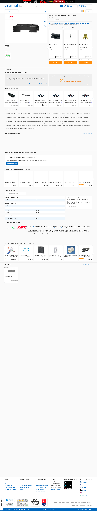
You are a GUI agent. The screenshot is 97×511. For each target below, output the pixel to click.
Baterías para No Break (59, 227)
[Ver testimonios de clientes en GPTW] (44, 502)
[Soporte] (88, 11)
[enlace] (68, 482)
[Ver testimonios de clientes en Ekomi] (22, 502)
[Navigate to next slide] (92, 99)
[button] (35, 502)
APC (33, 226)
